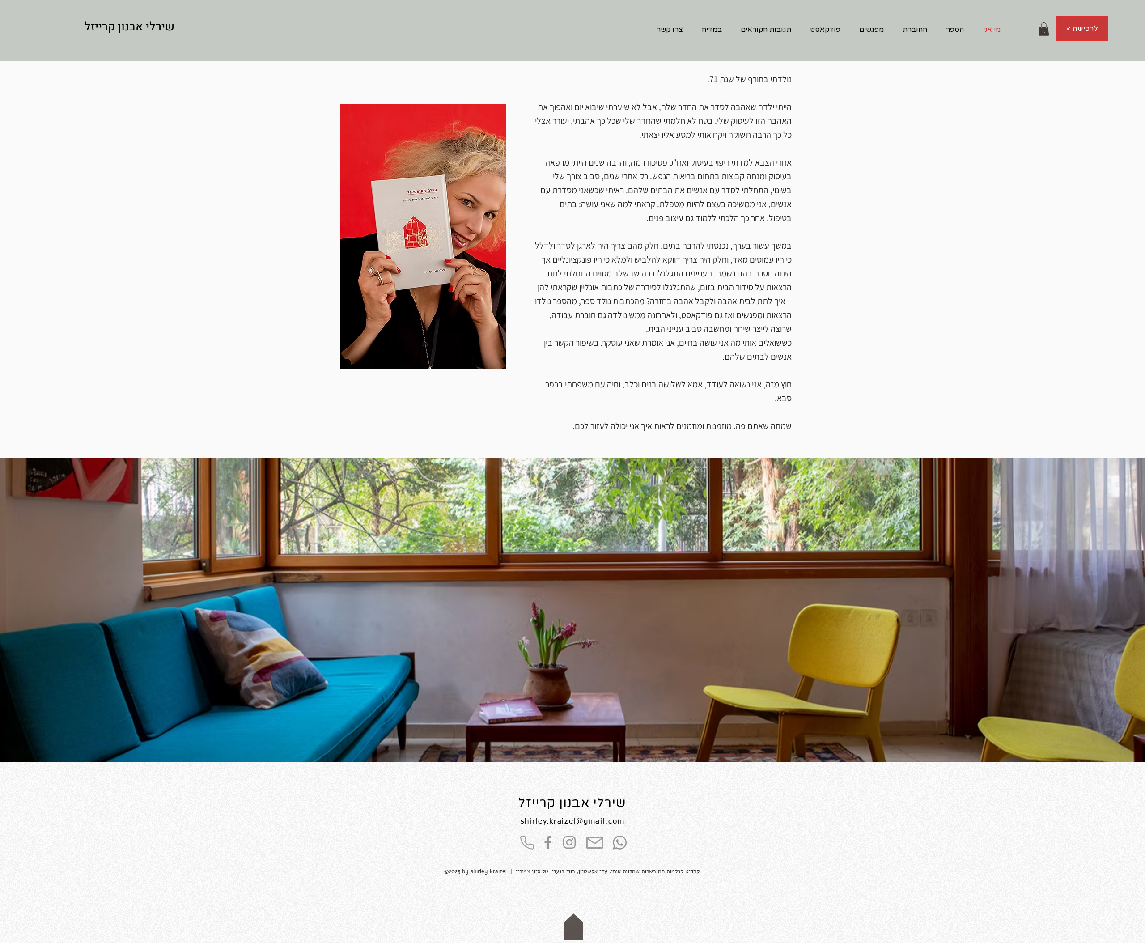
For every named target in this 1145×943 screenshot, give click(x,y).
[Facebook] (547, 842)
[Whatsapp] (620, 843)
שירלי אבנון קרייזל (572, 803)
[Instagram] (569, 842)
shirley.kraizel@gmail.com (573, 821)
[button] (1043, 29)
